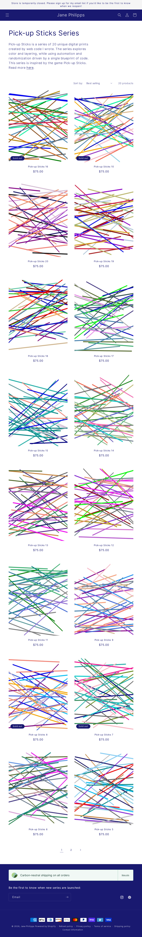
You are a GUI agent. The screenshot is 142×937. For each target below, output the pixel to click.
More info (125, 875)
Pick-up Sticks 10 (104, 166)
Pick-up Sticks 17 (104, 356)
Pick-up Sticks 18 (38, 356)
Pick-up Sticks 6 (38, 829)
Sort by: (78, 83)
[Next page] (80, 850)
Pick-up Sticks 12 (104, 545)
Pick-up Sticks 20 (38, 261)
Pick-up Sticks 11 (38, 640)
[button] (7, 15)
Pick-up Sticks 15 (38, 450)
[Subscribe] (67, 897)
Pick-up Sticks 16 (38, 166)
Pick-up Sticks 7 (104, 734)
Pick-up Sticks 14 (104, 450)
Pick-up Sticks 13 (38, 545)
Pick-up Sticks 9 (104, 640)
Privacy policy (83, 926)
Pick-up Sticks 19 (104, 261)
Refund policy (66, 926)
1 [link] (61, 850)
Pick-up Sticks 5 (104, 829)
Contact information (73, 930)
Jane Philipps (27, 926)
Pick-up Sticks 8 (38, 734)
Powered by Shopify (45, 926)
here (29, 67)
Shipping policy (122, 926)
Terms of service (102, 926)
